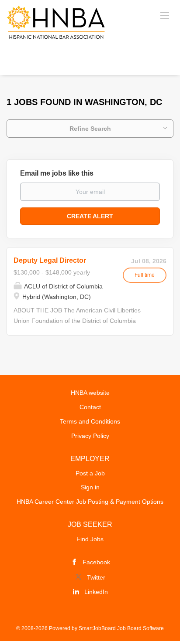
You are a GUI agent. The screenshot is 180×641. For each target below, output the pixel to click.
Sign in (90, 487)
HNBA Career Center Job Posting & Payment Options (90, 501)
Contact (90, 407)
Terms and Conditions (90, 421)
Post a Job (90, 473)
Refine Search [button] (90, 128)
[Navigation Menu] (164, 15)
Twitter (96, 577)
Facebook (96, 562)
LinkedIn (96, 591)
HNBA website (90, 392)
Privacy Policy (90, 435)
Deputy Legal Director (50, 260)
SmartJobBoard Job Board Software (121, 628)
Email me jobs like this (56, 173)
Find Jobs (90, 539)
